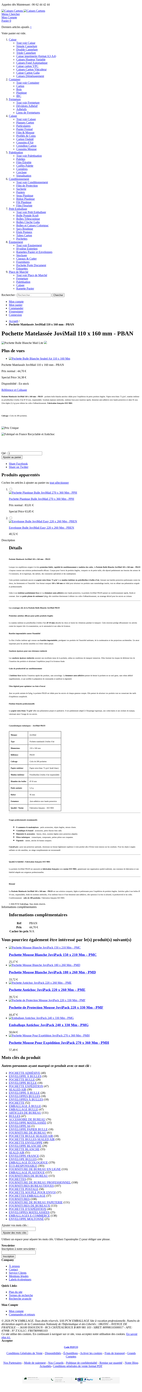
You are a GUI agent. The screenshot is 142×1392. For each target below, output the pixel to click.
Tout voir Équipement (29, 245)
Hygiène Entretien (27, 248)
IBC (18, 96)
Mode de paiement (35, 1362)
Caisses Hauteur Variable (30, 59)
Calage (13, 115)
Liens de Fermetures (28, 112)
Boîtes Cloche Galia (28, 222)
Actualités (45, 1366)
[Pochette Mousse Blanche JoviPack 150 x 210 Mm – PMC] (45, 947)
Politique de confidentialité (81, 1362)
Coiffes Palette (24, 165)
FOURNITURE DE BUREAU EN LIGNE (35, 1169)
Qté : (4, 453)
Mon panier (15, 304)
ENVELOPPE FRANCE (24, 1155)
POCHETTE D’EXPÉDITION (27, 1209)
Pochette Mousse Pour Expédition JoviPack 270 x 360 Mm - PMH (59, 1043)
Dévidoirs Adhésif (27, 106)
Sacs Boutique (24, 228)
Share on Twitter (18, 467)
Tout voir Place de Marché (31, 275)
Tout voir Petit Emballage (31, 212)
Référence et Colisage (14, 389)
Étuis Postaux (24, 232)
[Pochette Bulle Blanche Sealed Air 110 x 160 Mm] (39, 358)
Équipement (16, 242)
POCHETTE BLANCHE (24, 1149)
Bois (19, 89)
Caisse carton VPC (27, 66)
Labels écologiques (20, 1279)
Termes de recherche (21, 1295)
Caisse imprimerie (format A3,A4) (36, 56)
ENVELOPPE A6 (20, 1126)
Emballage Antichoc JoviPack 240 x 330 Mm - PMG (49, 1025)
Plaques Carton (25, 122)
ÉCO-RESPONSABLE (23, 1165)
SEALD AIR (16, 1152)
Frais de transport (115, 1353)
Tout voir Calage (26, 119)
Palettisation (16, 152)
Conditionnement (19, 179)
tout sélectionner (59, 482)
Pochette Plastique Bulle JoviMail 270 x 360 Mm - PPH (41, 498)
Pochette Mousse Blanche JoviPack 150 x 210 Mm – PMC (53, 955)
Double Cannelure (27, 49)
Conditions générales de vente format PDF (77, 1366)
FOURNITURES (19, 1199)
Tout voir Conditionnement (32, 182)
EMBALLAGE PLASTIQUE (27, 1172)
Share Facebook (18, 463)
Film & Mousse (25, 132)
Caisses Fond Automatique (32, 62)
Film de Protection (27, 185)
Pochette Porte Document (31, 265)
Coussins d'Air (24, 142)
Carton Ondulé (25, 139)
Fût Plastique (23, 202)
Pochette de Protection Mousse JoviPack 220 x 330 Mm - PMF (56, 1007)
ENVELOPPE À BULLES (25, 1076)
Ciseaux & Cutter (26, 258)
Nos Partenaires (12, 1362)
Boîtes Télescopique (28, 218)
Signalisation (23, 175)
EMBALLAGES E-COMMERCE (29, 1215)
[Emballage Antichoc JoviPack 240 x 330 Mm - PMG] (41, 1018)
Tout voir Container (27, 82)
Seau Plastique (24, 195)
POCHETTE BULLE (22, 1079)
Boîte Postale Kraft (27, 215)
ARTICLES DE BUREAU (25, 1112)
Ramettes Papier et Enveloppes (34, 252)
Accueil (13, 321)
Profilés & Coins (26, 135)
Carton (20, 86)
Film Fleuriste (24, 205)
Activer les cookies (91, 1353)
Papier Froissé (24, 129)
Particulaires (23, 125)
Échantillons (70, 1353)
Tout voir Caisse (25, 42)
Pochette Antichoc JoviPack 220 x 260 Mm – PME (47, 990)
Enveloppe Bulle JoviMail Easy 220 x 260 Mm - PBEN (41, 527)
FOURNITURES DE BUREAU (28, 1175)
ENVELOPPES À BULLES (26, 1099)
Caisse (12, 39)
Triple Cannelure (26, 52)
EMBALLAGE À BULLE (25, 1106)
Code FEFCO (71, 1347)
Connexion (15, 314)
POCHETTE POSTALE (23, 1189)
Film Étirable (23, 162)
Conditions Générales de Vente (24, 1353)
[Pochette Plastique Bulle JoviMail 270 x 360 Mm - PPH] (43, 492)
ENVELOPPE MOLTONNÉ (26, 1219)
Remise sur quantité (110, 1362)
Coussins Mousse (26, 149)
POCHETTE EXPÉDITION (26, 1086)
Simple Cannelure (26, 46)
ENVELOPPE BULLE (23, 1082)
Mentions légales (18, 1276)
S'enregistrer (16, 311)
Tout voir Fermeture (28, 102)
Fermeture (15, 99)
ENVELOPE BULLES (23, 1159)
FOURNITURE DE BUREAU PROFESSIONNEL (40, 1182)
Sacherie (21, 188)
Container (14, 79)
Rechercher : (8, 295)
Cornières (22, 169)
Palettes (20, 159)
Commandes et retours (22, 1314)
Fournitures (23, 262)
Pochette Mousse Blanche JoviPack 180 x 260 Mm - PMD (52, 972)
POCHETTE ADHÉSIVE (24, 1072)
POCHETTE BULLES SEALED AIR (32, 1139)
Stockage (21, 255)
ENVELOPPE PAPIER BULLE (28, 1129)
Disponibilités (53, 1353)
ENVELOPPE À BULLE (24, 1092)
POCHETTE (16, 1102)
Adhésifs (21, 109)
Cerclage (21, 172)
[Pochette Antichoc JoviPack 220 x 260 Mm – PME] (40, 982)
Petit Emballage (18, 208)
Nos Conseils (56, 1362)
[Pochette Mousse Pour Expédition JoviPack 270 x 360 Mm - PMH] (49, 1035)
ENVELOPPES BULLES (24, 1096)
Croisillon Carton (26, 145)
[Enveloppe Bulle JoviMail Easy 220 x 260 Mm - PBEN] (43, 521)
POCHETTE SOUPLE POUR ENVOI (32, 1192)
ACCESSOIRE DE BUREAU (27, 1119)
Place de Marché (18, 271)
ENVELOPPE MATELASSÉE (27, 1122)
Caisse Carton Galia (28, 72)
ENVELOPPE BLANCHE (25, 1145)
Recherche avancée (20, 1298)
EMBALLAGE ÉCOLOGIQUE (28, 1162)
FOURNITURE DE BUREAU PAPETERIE (36, 1202)
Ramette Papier (25, 288)
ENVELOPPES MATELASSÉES (29, 1212)
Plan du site (15, 1292)
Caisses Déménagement (30, 76)
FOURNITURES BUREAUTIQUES (31, 1185)
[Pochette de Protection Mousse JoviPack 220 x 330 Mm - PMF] (47, 1000)
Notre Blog (131, 1362)
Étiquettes (22, 268)
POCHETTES (17, 1179)
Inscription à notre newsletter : (19, 1248)
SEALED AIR (17, 1089)
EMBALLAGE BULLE (23, 1109)
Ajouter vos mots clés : (14, 1225)
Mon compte (16, 301)
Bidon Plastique (25, 198)
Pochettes (21, 238)
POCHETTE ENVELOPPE (26, 1142)
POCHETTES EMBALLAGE (27, 1195)
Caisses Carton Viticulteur (31, 69)
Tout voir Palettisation (29, 155)
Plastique (21, 92)
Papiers (20, 192)
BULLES (14, 1116)
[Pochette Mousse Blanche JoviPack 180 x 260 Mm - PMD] (44, 965)
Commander (16, 308)
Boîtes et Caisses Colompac (32, 225)
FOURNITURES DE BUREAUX (29, 1205)
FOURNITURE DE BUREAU (27, 1132)
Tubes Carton (24, 235)
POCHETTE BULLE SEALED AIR (31, 1136)
